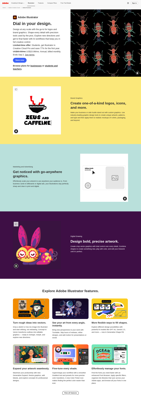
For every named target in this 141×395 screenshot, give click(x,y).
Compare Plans (52, 3)
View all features (70, 393)
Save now (19, 60)
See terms (29, 55)
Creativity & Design (17, 3)
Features (41, 3)
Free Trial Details (66, 3)
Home (4, 7)
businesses (36, 66)
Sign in (134, 3)
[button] (128, 3)
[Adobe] (5, 3)
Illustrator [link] (31, 3)
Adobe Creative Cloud (14, 7)
